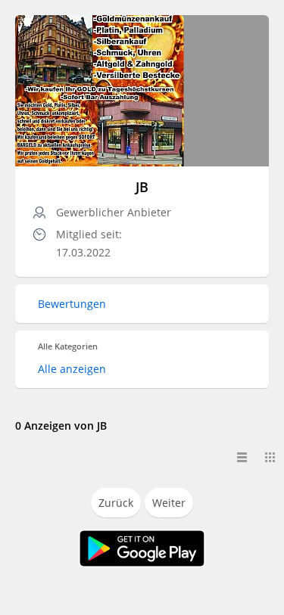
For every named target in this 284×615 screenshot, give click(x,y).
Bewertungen (72, 304)
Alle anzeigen (72, 369)
